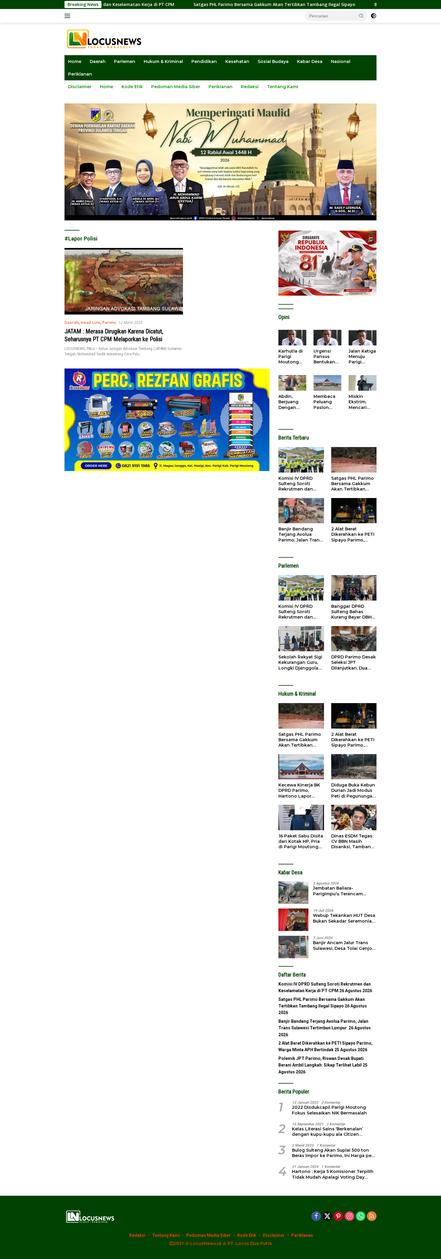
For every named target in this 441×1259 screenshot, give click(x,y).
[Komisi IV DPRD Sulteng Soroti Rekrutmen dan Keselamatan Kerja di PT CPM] (301, 460)
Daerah (98, 61)
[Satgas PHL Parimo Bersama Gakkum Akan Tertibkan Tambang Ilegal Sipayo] (353, 460)
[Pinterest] (338, 1216)
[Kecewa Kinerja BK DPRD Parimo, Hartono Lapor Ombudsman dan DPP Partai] (301, 767)
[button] (362, 15)
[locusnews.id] (106, 38)
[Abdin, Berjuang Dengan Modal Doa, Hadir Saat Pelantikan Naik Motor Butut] (292, 383)
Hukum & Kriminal (163, 61)
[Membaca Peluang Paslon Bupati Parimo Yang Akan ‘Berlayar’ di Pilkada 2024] (327, 383)
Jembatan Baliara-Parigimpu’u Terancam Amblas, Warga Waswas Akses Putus (339, 890)
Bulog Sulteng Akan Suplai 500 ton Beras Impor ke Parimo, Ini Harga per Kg (332, 1152)
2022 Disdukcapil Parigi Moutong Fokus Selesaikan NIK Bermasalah (329, 1110)
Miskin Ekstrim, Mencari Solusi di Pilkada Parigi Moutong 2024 (359, 402)
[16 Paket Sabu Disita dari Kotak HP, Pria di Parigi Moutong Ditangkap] (301, 817)
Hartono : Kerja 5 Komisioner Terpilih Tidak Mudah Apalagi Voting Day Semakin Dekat (333, 1174)
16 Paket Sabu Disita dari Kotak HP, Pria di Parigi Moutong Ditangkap (300, 841)
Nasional (340, 61)
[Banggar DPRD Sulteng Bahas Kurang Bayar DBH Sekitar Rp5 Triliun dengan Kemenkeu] (353, 588)
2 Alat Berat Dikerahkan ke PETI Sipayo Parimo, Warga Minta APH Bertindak (352, 534)
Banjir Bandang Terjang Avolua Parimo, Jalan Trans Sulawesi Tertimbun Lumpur (300, 534)
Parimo (109, 322)
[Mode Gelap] (373, 16)
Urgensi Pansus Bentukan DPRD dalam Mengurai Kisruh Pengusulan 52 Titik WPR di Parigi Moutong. (327, 356)
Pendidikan (204, 61)
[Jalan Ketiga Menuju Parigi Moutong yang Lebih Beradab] (362, 337)
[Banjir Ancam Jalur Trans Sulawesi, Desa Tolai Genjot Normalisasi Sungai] (293, 947)
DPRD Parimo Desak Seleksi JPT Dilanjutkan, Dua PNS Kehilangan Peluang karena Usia (353, 662)
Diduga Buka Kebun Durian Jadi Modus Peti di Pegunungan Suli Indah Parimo (353, 790)
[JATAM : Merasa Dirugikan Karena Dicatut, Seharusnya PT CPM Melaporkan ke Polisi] (123, 281)
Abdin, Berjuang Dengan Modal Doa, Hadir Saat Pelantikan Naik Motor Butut (290, 402)
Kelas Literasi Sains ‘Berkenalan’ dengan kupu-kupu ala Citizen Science (327, 1131)
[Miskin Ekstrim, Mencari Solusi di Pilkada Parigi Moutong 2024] (362, 383)
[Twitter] (327, 1216)
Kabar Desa (309, 61)
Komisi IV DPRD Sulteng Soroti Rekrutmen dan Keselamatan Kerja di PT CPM (299, 484)
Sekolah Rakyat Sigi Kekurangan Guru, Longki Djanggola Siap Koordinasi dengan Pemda (300, 662)
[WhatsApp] (360, 1216)
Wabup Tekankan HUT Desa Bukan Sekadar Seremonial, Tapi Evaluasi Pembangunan (344, 918)
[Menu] (68, 16)
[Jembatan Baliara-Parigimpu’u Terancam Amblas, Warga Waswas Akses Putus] (293, 892)
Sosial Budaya (273, 61)
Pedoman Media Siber (175, 86)
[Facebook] (316, 1216)
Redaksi (250, 86)
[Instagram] (349, 1216)
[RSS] (371, 1216)
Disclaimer (80, 86)
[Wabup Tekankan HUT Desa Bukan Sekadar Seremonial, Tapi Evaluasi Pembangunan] (293, 919)
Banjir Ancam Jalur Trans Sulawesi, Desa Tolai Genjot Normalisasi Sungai (343, 945)
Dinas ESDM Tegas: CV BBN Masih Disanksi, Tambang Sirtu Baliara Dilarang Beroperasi (353, 841)
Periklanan (80, 74)
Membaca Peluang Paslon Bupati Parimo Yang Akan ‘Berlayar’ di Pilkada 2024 (326, 402)
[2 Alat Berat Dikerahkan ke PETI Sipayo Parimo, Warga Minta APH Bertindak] (353, 511)
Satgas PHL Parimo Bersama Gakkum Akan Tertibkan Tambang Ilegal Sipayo (221, 4)
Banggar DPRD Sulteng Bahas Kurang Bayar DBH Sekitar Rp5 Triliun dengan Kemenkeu (352, 612)
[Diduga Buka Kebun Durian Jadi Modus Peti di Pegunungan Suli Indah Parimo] (353, 767)
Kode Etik (132, 86)
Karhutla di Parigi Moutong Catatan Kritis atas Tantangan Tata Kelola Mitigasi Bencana (291, 356)
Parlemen (124, 61)
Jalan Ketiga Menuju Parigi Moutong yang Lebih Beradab (362, 356)
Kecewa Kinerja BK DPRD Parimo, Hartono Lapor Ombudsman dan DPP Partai (299, 790)
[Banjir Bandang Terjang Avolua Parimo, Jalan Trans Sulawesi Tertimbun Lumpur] (301, 511)
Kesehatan (237, 61)
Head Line (90, 322)
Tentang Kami (282, 86)
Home (74, 61)
